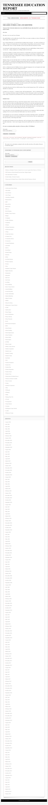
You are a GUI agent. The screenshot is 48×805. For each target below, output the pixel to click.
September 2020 (9, 582)
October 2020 (8, 580)
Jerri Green (8, 280)
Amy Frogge (8, 195)
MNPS (7, 300)
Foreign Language (9, 261)
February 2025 (8, 463)
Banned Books (9, 199)
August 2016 (8, 695)
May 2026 (8, 429)
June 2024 (8, 481)
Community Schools (10, 238)
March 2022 (8, 543)
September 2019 (9, 610)
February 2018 (8, 653)
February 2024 (8, 490)
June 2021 (8, 562)
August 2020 (8, 585)
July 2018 (8, 642)
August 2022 (8, 532)
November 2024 (9, 470)
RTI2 (7, 325)
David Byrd (8, 250)
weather (7, 410)
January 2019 (8, 628)
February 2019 (8, 626)
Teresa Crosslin (9, 381)
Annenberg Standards (10, 197)
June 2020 (8, 589)
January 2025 (8, 465)
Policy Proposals (9, 319)
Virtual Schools (9, 403)
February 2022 (8, 546)
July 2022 (8, 534)
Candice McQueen (9, 220)
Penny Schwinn (9, 316)
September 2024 (9, 474)
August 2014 (8, 750)
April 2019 (8, 621)
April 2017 (8, 676)
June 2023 (8, 509)
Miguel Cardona (9, 298)
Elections (7, 254)
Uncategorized (8, 401)
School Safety (8, 337)
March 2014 (8, 761)
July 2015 (8, 724)
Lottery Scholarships (10, 293)
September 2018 (9, 637)
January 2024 (8, 493)
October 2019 (8, 607)
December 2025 (9, 440)
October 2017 (8, 663)
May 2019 (8, 619)
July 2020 (8, 587)
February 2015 (8, 736)
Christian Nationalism (10, 227)
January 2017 (8, 683)
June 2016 (8, 699)
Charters (7, 224)
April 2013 (8, 786)
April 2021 (8, 566)
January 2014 (8, 766)
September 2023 (9, 502)
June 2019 (8, 617)
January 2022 (8, 548)
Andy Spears (16, 23)
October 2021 (8, 555)
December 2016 (9, 685)
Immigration (8, 273)
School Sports (8, 339)
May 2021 (8, 564)
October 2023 (8, 500)
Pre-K (7, 321)
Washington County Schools (11, 408)
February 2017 (8, 681)
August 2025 (8, 449)
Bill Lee (7, 208)
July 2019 (8, 614)
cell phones (8, 222)
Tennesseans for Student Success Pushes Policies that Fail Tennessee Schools (21, 179)
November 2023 (9, 497)
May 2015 (8, 729)
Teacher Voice (8, 374)
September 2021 (9, 557)
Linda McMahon (9, 289)
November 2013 (9, 770)
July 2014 (8, 752)
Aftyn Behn (8, 190)
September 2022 (9, 529)
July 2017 (8, 669)
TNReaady (8, 390)
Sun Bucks (8, 358)
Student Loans (8, 351)
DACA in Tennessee (18, 137)
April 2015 (8, 731)
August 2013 (8, 777)
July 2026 (8, 424)
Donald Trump (8, 252)
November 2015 (9, 715)
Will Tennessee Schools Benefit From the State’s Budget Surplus (18, 172)
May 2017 (8, 674)
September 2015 (9, 720)
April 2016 (8, 704)
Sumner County (9, 355)
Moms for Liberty (9, 302)
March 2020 (8, 596)
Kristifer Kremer (6, 138)
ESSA (7, 257)
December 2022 (9, 523)
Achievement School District (11, 188)
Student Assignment (10, 348)
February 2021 (8, 571)
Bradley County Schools (10, 213)
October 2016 (8, 690)
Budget (7, 215)
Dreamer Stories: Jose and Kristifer (17, 25)
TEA (7, 360)
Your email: (5, 129)
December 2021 (9, 550)
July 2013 (8, 780)
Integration (8, 275)
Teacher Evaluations (10, 362)
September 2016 (9, 692)
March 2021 (8, 568)
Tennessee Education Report (24, 6)
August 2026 (8, 422)
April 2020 (8, 594)
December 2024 (9, 468)
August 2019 (8, 612)
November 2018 (9, 633)
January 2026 (8, 438)
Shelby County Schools (10, 346)
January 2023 (8, 520)
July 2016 (8, 697)
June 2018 (8, 644)
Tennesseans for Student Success (12, 376)
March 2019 (8, 624)
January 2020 (8, 601)
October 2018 (8, 635)
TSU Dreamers (23, 138)
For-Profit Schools (9, 259)
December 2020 (9, 575)
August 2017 (8, 667)
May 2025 (8, 456)
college (7, 231)
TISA (7, 387)
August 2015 (8, 722)
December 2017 (9, 658)
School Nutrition (9, 335)
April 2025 (8, 458)
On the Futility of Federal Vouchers (13, 176)
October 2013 (8, 773)
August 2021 (8, 559)
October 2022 (8, 527)
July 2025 (8, 451)
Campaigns (8, 218)
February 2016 (8, 708)
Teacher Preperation (10, 369)
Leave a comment (30, 138)
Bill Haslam (8, 206)
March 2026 (8, 433)
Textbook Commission (10, 385)
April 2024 (8, 486)
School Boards (8, 328)
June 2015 (8, 727)
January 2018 (8, 656)
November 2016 (9, 688)
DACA (7, 137)
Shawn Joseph (8, 344)
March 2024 (8, 488)
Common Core (9, 236)
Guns (7, 266)
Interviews (8, 277)
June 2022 (8, 536)
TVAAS (7, 399)
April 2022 (8, 541)
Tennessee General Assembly (11, 378)
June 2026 (8, 426)
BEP (7, 202)
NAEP (7, 307)
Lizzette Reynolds (9, 291)
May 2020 (8, 591)
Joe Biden (8, 282)
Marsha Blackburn (9, 296)
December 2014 (9, 741)
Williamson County (9, 413)
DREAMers (25, 137)
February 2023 (8, 518)
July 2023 (8, 507)
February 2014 (8, 764)
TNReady (8, 392)
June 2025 (8, 454)
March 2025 (8, 461)
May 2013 (8, 784)
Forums (7, 263)
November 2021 (9, 552)
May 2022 (8, 539)
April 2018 (8, 649)
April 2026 (8, 431)
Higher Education (9, 270)
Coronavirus (8, 241)
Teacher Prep (8, 367)
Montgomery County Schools (11, 305)
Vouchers (7, 406)
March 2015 (8, 734)
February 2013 (8, 791)
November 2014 (9, 743)
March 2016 (8, 706)
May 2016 (8, 702)
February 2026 (8, 435)
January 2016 (8, 711)
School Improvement (10, 332)
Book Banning (8, 211)
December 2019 (9, 603)
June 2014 (8, 754)
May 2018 (8, 646)
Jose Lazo (39, 137)
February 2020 (8, 598)
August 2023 (8, 504)
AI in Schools (8, 192)
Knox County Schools (10, 286)
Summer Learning (9, 353)
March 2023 (8, 516)
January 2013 (8, 793)
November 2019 (9, 605)
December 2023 (9, 495)
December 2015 (9, 713)
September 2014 (9, 747)
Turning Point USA (9, 397)
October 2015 (8, 718)
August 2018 (8, 640)
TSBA (7, 394)
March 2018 (8, 651)
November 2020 (9, 578)
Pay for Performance (10, 314)
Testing (7, 383)
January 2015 (8, 738)
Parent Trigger (8, 312)
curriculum (8, 245)
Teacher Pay (8, 364)
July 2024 (8, 479)
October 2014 (8, 745)
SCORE (7, 342)
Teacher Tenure (9, 371)
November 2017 (9, 660)
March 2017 (8, 679)
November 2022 (9, 525)
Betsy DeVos (8, 204)
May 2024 (8, 484)
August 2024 (8, 477)
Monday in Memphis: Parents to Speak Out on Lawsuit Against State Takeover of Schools (23, 170)
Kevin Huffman (9, 284)
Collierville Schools (9, 234)
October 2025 (8, 445)
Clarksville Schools (9, 229)
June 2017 (8, 672)
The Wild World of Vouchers (11, 174)
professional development (11, 323)
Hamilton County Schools (11, 268)
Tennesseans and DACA (15, 138)
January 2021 (8, 573)
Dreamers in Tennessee (31, 137)
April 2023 (8, 513)
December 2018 (9, 630)
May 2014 (8, 757)
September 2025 (9, 447)
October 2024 (8, 472)
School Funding (9, 330)
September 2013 (9, 775)
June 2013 (8, 782)
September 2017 (9, 665)
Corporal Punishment (10, 243)
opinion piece (8, 309)
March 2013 (8, 789)
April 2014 (8, 759)
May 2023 (8, 511)
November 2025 (9, 442)
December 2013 (9, 768)
